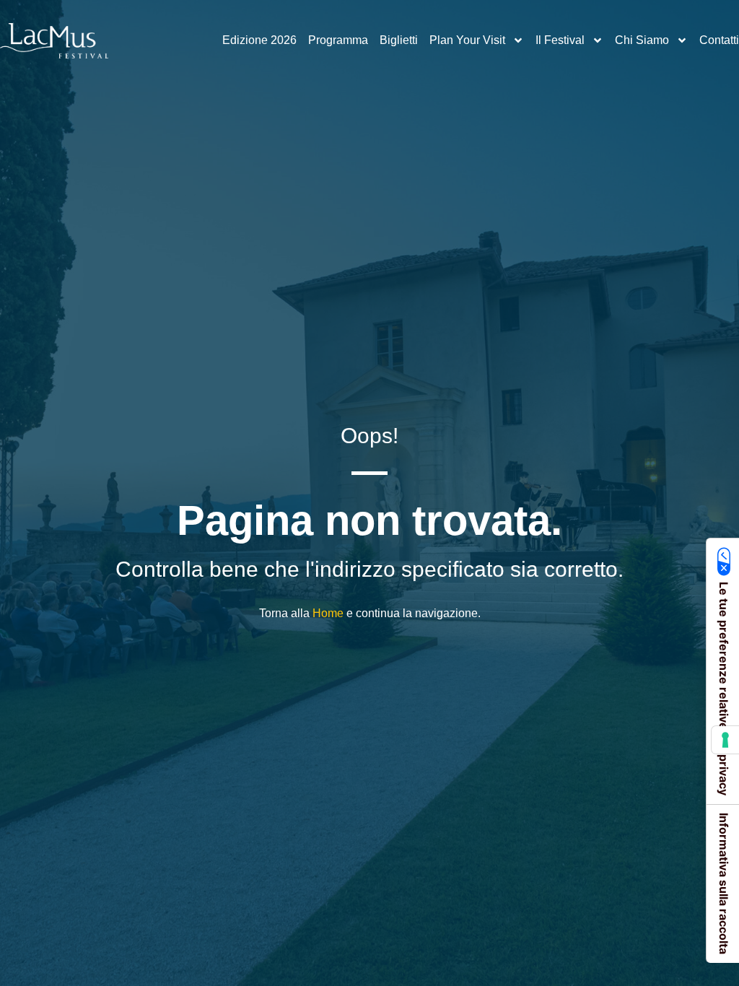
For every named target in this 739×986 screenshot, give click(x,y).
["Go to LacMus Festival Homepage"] (54, 40)
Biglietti (399, 40)
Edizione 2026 (259, 40)
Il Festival (560, 40)
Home (328, 613)
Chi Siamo (642, 40)
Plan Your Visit (467, 40)
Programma (338, 40)
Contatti (719, 40)
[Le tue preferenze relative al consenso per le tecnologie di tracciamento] (725, 740)
